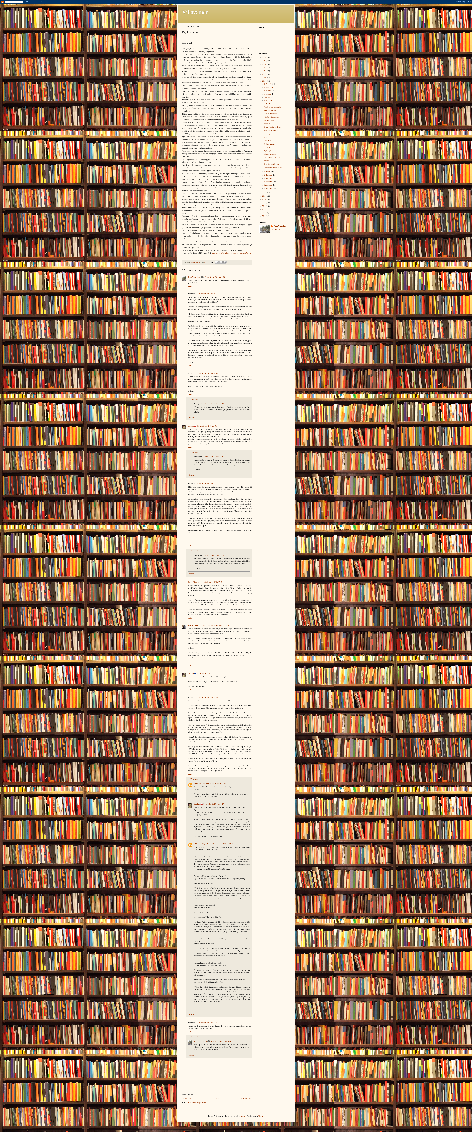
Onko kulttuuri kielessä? (272, 157)
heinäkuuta (268, 100)
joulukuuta (268, 84)
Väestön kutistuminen (271, 117)
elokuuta (267, 97)
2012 (264, 213)
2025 (264, 61)
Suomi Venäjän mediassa (272, 127)
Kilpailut (267, 103)
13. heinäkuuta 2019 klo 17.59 (207, 673)
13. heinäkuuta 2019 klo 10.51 (213, 456)
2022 (264, 71)
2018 (264, 192)
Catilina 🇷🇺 (192, 426)
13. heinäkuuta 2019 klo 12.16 (207, 483)
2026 (264, 57)
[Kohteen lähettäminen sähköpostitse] (216, 262)
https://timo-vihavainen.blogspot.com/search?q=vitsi (232, 253)
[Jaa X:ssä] (220, 262)
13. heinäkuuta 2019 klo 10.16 (207, 293)
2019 (264, 81)
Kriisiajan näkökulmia (271, 164)
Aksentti (266, 160)
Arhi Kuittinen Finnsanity (197, 625)
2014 (264, 206)
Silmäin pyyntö (269, 120)
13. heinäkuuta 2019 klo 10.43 (213, 404)
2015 (264, 202)
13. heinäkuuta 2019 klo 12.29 (213, 555)
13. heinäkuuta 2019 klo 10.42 (207, 426)
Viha (265, 137)
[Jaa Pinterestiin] (225, 262)
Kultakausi (267, 140)
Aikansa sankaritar (270, 154)
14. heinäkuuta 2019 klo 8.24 (220, 1041)
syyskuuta (267, 94)
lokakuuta (267, 90)
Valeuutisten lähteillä (271, 130)
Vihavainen (195, 11)
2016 (264, 199)
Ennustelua (267, 123)
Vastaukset (194, 399)
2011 (264, 216)
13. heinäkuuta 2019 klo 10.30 (207, 373)
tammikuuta (268, 188)
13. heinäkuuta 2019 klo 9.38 (214, 277)
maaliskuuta (268, 181)
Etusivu (216, 1098)
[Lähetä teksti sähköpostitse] (211, 262)
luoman (243, 1116)
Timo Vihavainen (194, 277)
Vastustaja (267, 134)
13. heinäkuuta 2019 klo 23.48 (207, 1022)
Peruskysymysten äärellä (272, 107)
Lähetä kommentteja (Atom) (196, 1102)
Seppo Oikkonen (194, 582)
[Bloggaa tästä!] (218, 262)
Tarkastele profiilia (277, 229)
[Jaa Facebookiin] (223, 262)
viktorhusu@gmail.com (202, 783)
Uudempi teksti (188, 1098)
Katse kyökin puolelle (271, 110)
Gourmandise (268, 147)
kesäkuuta (267, 171)
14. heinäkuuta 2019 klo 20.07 (222, 844)
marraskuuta (268, 87)
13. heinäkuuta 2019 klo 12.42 (211, 582)
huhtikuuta (268, 178)
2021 (264, 74)
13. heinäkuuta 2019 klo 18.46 (207, 697)
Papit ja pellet (268, 150)
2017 (264, 196)
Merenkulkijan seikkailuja (273, 167)
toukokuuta (268, 175)
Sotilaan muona (269, 144)
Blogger (261, 1116)
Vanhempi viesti (245, 1098)
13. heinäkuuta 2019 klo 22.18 (222, 783)
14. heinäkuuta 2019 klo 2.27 (213, 804)
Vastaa (190, 286)
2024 (264, 64)
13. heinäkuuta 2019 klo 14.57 (218, 625)
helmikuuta (268, 185)
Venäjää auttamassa (270, 113)
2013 (264, 209)
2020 (264, 77)
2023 (264, 67)
